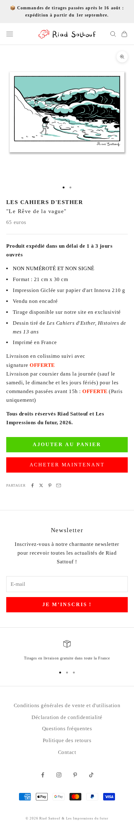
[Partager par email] (58, 485)
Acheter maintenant (67, 464)
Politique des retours (67, 740)
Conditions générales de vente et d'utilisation (67, 705)
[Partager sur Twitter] (41, 485)
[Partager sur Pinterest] (49, 485)
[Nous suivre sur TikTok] (91, 775)
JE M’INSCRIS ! (67, 604)
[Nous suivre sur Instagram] (59, 775)
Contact (67, 752)
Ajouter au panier (67, 444)
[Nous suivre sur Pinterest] (75, 775)
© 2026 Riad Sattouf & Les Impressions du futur (67, 818)
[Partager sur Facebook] (32, 485)
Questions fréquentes (67, 729)
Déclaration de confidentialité (66, 717)
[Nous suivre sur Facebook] (43, 775)
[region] (67, 650)
